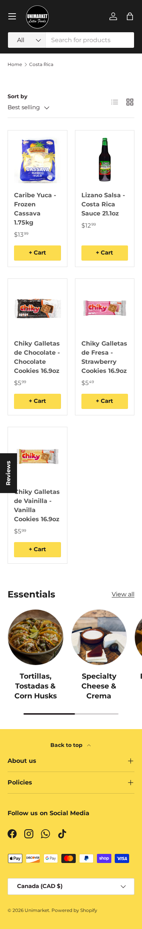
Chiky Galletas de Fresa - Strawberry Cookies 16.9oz (104, 357)
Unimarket (37, 910)
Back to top (67, 745)
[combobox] (71, 40)
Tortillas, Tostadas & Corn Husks (35, 686)
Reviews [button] (8, 473)
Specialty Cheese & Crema (98, 686)
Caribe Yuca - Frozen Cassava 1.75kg (35, 209)
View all (123, 594)
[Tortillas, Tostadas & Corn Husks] (35, 637)
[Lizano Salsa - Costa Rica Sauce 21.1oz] (104, 160)
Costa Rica (41, 64)
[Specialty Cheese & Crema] (99, 637)
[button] (130, 16)
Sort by (17, 96)
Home (15, 64)
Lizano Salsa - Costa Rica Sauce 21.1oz (103, 204)
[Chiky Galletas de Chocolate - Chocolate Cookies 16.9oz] (37, 308)
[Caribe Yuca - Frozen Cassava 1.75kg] (37, 160)
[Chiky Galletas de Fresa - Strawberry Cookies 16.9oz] (104, 308)
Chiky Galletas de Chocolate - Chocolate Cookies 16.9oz (37, 357)
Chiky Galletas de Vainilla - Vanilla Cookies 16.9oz (37, 505)
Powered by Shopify (74, 910)
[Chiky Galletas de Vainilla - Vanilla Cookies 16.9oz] (37, 456)
